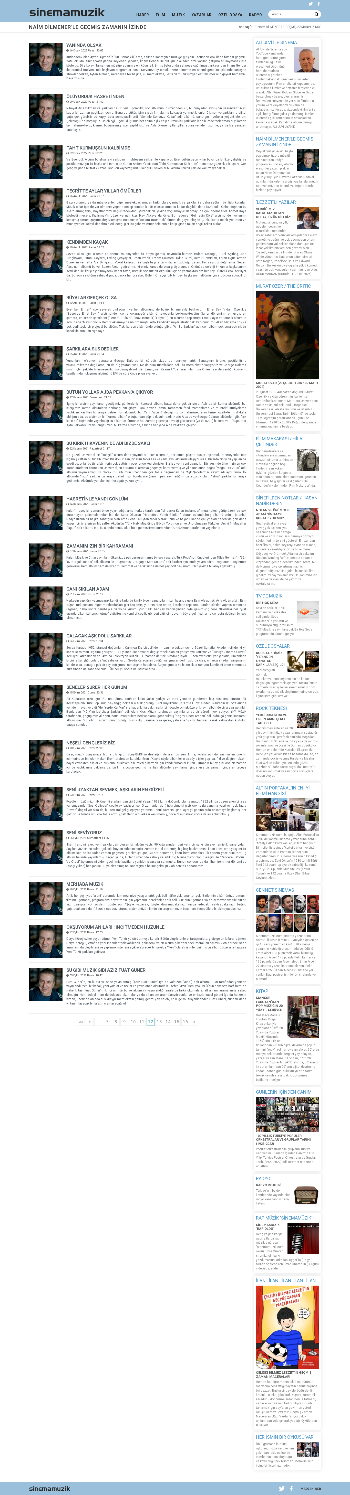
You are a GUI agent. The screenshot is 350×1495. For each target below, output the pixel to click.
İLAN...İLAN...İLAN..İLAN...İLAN (286, 1280)
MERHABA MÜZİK (84, 884)
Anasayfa (245, 27)
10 (133, 1021)
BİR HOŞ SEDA (267, 603)
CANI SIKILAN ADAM (87, 589)
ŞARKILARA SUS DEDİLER (92, 348)
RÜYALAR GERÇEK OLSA (91, 297)
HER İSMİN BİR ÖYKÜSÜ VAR (285, 1437)
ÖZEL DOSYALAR (273, 646)
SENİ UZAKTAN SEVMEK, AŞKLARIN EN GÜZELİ (115, 789)
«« (81, 1021)
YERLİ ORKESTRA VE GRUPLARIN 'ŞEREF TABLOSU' (271, 719)
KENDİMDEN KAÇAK (87, 242)
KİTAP (262, 991)
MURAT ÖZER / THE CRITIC (283, 286)
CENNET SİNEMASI (275, 890)
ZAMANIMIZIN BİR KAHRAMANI (99, 546)
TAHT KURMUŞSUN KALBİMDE (98, 148)
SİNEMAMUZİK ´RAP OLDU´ (268, 1227)
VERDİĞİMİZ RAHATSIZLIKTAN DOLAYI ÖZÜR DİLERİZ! (273, 213)
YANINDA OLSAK (83, 45)
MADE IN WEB (311, 1489)
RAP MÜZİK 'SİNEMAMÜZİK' (284, 1218)
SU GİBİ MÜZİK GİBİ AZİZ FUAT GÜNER (106, 970)
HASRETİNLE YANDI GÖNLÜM (97, 498)
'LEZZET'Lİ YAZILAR (276, 202)
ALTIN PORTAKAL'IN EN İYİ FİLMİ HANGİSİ (283, 790)
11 (142, 1021)
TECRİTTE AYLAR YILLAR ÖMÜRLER (103, 191)
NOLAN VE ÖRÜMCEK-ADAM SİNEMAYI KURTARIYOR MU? (273, 514)
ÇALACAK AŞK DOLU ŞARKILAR (99, 635)
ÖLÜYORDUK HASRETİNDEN (95, 96)
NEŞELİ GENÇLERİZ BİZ (90, 742)
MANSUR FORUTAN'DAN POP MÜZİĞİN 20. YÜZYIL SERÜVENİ (270, 1004)
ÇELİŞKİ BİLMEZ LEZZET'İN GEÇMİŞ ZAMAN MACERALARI (284, 1375)
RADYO (263, 1178)
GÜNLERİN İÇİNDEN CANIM (284, 1092)
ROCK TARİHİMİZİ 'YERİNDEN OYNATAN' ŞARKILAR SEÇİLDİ (270, 659)
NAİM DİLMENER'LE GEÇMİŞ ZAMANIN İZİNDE (284, 141)
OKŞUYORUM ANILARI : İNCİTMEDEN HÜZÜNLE (115, 927)
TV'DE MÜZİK (269, 596)
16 (185, 1021)
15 (176, 1021)
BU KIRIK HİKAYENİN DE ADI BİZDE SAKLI (108, 443)
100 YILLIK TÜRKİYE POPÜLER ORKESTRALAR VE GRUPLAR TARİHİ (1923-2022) (283, 1140)
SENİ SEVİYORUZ (84, 832)
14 (168, 1021)
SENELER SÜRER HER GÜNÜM (96, 687)
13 (159, 1021)
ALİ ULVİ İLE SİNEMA (276, 42)
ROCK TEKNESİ (271, 708)
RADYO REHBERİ (268, 1185)
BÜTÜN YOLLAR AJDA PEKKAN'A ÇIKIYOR (109, 392)
